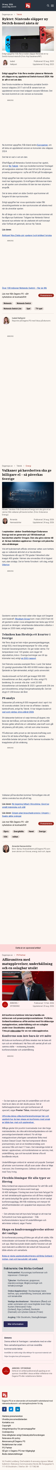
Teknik (19, 14)
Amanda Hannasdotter (22, 846)
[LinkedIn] (17, 1409)
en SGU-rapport (28, 658)
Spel (28, 309)
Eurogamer (42, 145)
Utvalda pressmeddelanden (14, 1419)
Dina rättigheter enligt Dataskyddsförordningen (23, 1435)
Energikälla (19, 831)
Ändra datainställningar (12, 1454)
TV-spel (39, 309)
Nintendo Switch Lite (12, 309)
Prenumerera (46, 295)
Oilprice (5, 564)
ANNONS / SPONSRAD (21, 1368)
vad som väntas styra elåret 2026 (18, 712)
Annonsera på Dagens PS (13, 1441)
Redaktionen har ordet (12, 1444)
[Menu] (52, 5)
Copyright (6, 1425)
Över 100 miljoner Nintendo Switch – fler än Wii (24, 288)
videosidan (15, 1031)
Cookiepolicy (8, 1432)
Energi (28, 466)
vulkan (15, 837)
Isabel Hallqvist (18, 318)
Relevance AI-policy (11, 1438)
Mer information (15, 1324)
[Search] (48, 5)
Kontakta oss (8, 1422)
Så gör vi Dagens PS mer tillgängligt (18, 1451)
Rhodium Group (22, 619)
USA (5, 837)
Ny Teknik (13, 166)
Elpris (6, 831)
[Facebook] (4, 1409)
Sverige (42, 831)
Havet (31, 831)
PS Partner (21, 955)
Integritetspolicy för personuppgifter (18, 1429)
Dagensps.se (7, 14)
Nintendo (8, 303)
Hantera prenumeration (12, 1416)
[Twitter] (11, 1409)
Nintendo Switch (24, 303)
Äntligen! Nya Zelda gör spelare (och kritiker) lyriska (27, 235)
